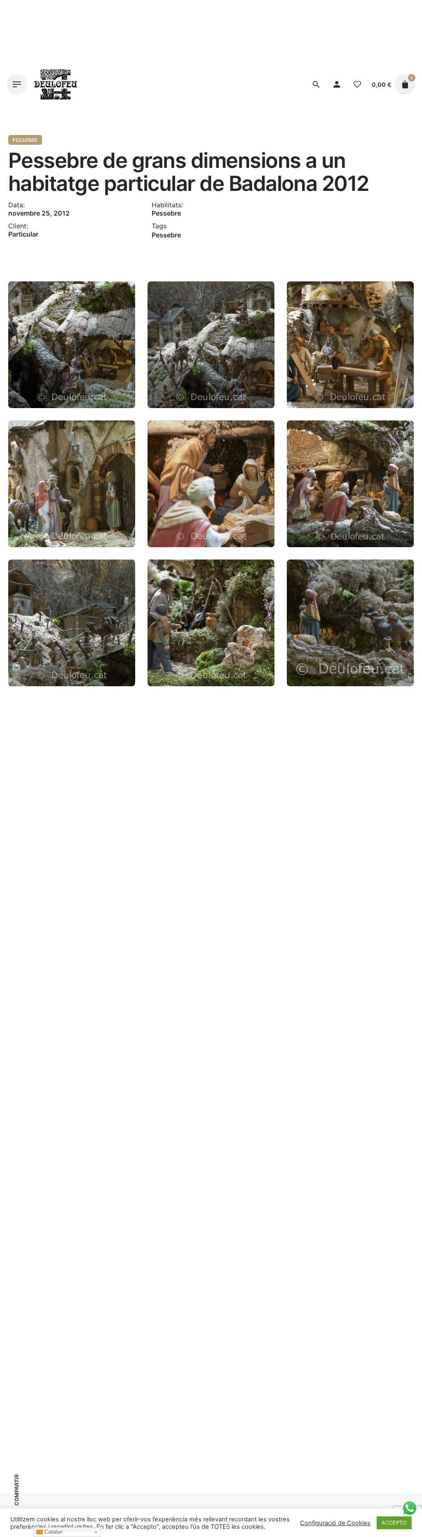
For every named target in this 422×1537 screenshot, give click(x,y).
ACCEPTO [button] (394, 1522)
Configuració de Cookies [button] (335, 1523)
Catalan (53, 1532)
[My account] (336, 84)
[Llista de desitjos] (357, 84)
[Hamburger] (17, 84)
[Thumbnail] (56, 84)
